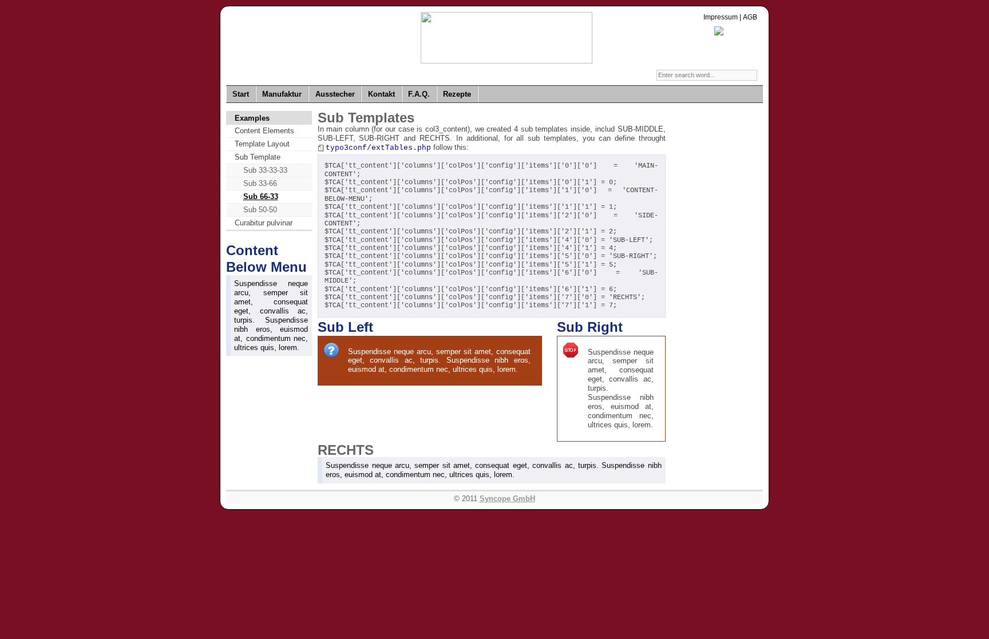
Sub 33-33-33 (265, 170)
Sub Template (257, 157)
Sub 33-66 (260, 183)
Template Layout (262, 144)
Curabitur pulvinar (263, 223)
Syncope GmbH (507, 498)
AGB (750, 17)
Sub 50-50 (260, 209)
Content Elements (264, 130)
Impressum (720, 17)
